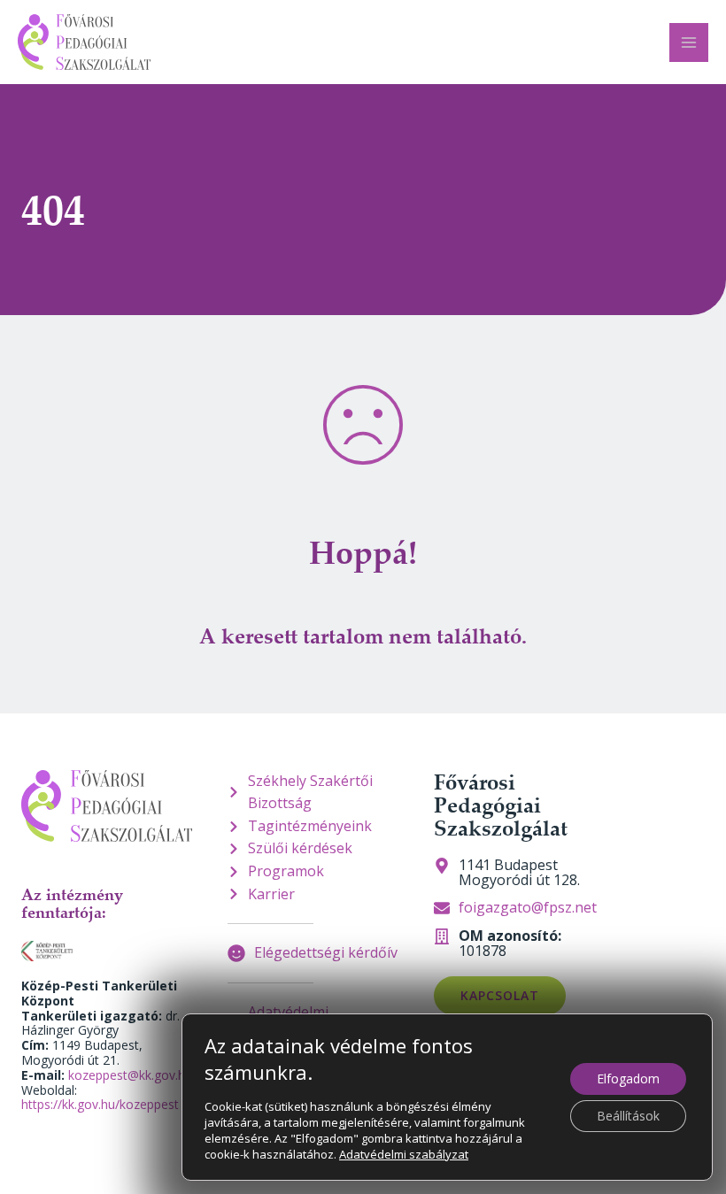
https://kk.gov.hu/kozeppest (100, 1104)
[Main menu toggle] (688, 42)
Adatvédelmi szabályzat (403, 1154)
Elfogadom (628, 1078)
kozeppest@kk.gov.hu (130, 1075)
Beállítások (628, 1115)
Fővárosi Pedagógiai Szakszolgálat (501, 805)
